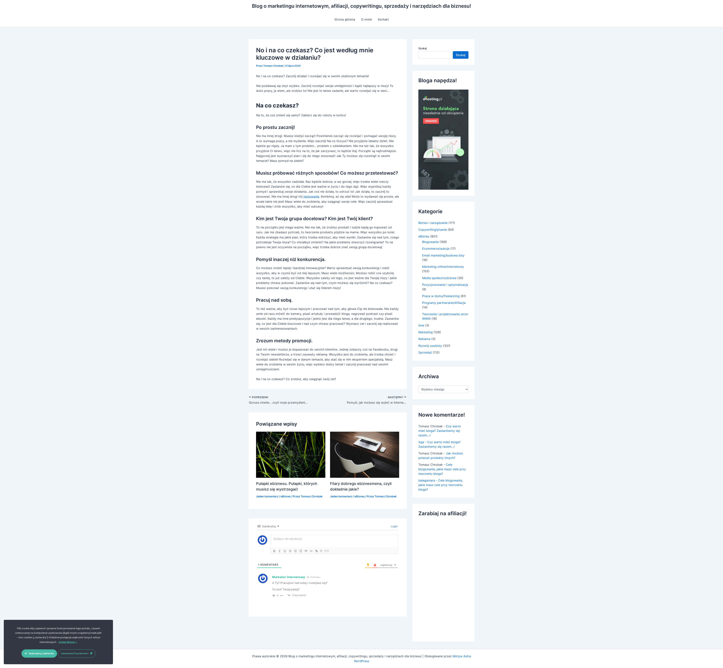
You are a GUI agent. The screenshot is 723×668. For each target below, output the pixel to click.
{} (321, 550)
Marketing (425, 332)
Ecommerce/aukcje (435, 248)
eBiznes (286, 496)
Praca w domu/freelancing (441, 296)
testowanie (311, 196)
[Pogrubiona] (274, 551)
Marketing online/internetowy (443, 267)
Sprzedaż (425, 352)
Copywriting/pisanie (432, 229)
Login (394, 526)
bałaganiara (426, 480)
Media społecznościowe (439, 278)
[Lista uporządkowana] (295, 551)
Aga (421, 442)
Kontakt (383, 19)
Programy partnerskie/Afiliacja (444, 303)
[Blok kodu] (311, 551)
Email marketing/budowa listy (443, 255)
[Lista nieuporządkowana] (300, 551)
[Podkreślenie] (285, 551)
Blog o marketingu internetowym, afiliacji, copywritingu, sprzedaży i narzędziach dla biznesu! (361, 6)
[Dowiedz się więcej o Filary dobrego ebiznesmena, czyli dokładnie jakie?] (364, 454)
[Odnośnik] (316, 551)
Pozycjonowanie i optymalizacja (445, 285)
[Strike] (290, 551)
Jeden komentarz (267, 496)
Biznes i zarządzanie (433, 223)
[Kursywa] (279, 551)
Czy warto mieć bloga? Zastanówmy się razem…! (439, 430)
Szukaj (422, 48)
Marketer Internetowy (288, 577)
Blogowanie (430, 242)
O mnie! (366, 19)
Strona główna (344, 19)
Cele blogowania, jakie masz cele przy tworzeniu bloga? (442, 469)
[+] (327, 550)
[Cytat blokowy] (306, 551)
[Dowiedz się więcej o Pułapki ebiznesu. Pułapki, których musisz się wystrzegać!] (290, 454)
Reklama (424, 339)
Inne (421, 325)
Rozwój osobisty (430, 346)
